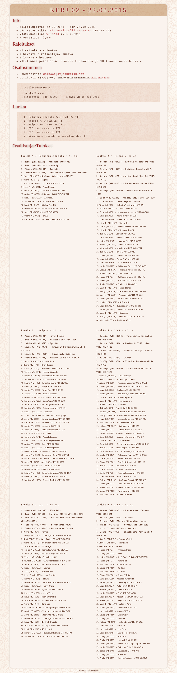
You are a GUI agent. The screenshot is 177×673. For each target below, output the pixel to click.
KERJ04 (106, 78)
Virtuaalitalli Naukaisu (71, 30)
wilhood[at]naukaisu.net (63, 74)
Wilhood (52, 34)
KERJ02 (93, 78)
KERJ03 (100, 78)
